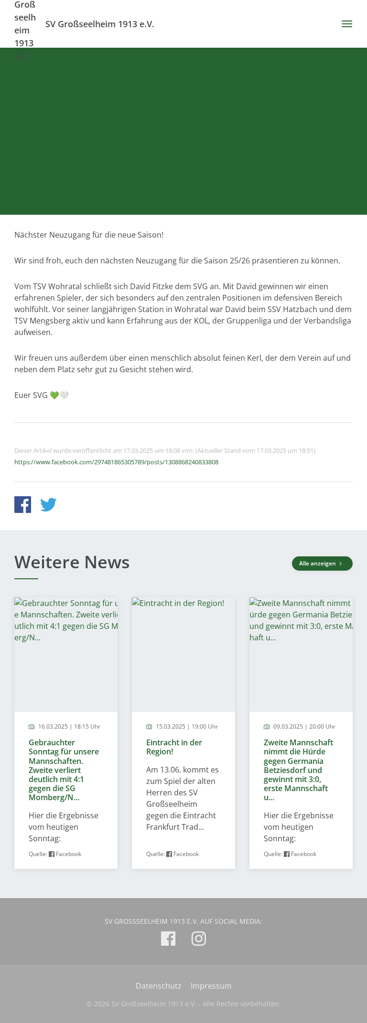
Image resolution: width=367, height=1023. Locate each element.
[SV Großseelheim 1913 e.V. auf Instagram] (199, 940)
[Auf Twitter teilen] (48, 506)
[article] (66, 733)
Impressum (211, 986)
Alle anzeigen (318, 563)
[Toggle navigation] (343, 24)
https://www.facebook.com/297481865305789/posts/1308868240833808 (116, 462)
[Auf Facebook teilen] (22, 506)
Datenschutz (159, 986)
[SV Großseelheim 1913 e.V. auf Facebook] (168, 940)
